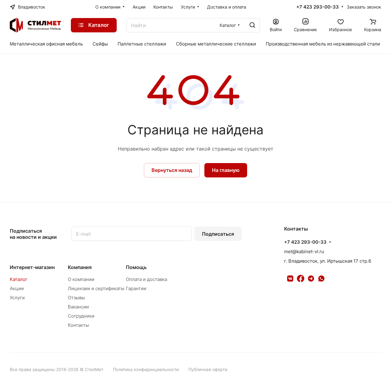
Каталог (18, 279)
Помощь (136, 267)
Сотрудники (81, 316)
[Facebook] (300, 278)
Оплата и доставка (146, 279)
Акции (17, 288)
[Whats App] (321, 278)
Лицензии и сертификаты (96, 288)
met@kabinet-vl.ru (304, 251)
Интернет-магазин (32, 267)
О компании (81, 279)
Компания (80, 267)
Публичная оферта (207, 369)
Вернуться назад (172, 170)
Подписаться (218, 234)
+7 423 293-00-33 (317, 7)
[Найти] (252, 25)
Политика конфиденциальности (146, 369)
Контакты (78, 325)
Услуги (17, 297)
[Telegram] (311, 278)
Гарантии (136, 288)
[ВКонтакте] (290, 278)
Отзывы (76, 297)
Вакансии (78, 307)
